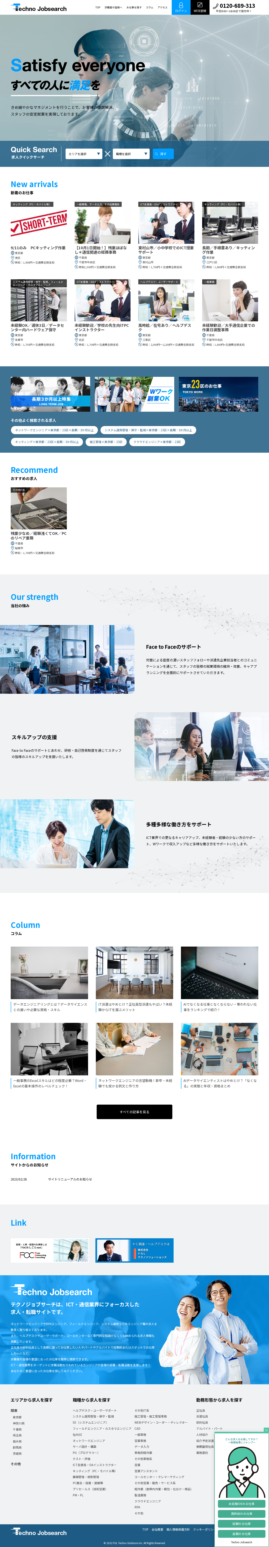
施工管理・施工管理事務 (150, 1416)
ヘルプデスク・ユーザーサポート (95, 1410)
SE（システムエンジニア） (91, 1422)
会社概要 (157, 1529)
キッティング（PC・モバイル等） (95, 1471)
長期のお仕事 (241, 1534)
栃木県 (17, 1441)
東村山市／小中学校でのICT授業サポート (166, 250)
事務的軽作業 (143, 1453)
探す (163, 154)
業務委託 (202, 1453)
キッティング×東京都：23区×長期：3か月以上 (47, 442)
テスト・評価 (81, 1459)
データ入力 (141, 1446)
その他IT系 (141, 1410)
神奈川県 (19, 1423)
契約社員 (202, 1422)
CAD (137, 1428)
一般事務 (140, 1434)
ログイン (181, 11)
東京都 (17, 1417)
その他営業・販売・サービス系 (155, 1483)
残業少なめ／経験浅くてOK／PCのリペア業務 (39, 535)
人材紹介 (202, 1434)
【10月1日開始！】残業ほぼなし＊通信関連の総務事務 (101, 250)
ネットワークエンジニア (89, 1441)
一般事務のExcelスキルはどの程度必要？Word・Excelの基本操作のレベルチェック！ (50, 1083)
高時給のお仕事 (242, 1513)
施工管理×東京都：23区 (106, 442)
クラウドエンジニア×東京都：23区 (157, 442)
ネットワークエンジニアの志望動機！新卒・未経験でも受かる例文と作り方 (135, 1083)
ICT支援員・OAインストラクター (95, 1465)
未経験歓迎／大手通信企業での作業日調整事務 (228, 327)
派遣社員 (202, 1416)
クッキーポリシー (205, 1529)
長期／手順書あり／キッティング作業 (228, 250)
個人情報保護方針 (178, 1529)
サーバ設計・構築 (84, 1446)
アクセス (162, 7)
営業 (137, 1465)
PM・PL (78, 1495)
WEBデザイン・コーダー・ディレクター (161, 1422)
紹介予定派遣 (205, 1441)
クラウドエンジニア (147, 1501)
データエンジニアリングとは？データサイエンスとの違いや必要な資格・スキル (50, 1007)
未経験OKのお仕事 (241, 1504)
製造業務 (140, 1495)
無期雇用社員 (205, 1446)
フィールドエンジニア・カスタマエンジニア (102, 1428)
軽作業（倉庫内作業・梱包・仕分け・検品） (163, 1489)
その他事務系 (143, 1459)
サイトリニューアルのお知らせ (70, 1179)
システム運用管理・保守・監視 (93, 1416)
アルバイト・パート (209, 1428)
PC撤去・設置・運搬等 (88, 1483)
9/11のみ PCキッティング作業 (38, 247)
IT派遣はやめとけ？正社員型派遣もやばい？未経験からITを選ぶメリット (135, 1007)
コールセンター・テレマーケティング (159, 1477)
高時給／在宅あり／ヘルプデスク (164, 327)
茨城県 (17, 1453)
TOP (97, 7)
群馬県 (17, 1447)
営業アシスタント (146, 1471)
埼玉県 (17, 1435)
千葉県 (17, 1429)
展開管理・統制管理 (86, 1477)
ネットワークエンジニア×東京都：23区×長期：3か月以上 (54, 430)
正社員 (200, 1410)
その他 (16, 1463)
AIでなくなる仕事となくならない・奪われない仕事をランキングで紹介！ (220, 1007)
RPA (137, 1507)
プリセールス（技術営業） (90, 1489)
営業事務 (140, 1441)
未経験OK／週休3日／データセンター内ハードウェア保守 (37, 327)
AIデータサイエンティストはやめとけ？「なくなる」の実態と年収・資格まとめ (220, 1083)
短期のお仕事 (241, 1524)
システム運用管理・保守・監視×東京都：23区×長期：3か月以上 (148, 430)
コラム (149, 7)
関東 (14, 1410)
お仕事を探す (134, 7)
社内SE (77, 1434)
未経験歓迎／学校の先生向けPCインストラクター (102, 327)
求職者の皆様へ (113, 7)
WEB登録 (200, 11)
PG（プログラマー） (86, 1453)
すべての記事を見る (134, 1111)
